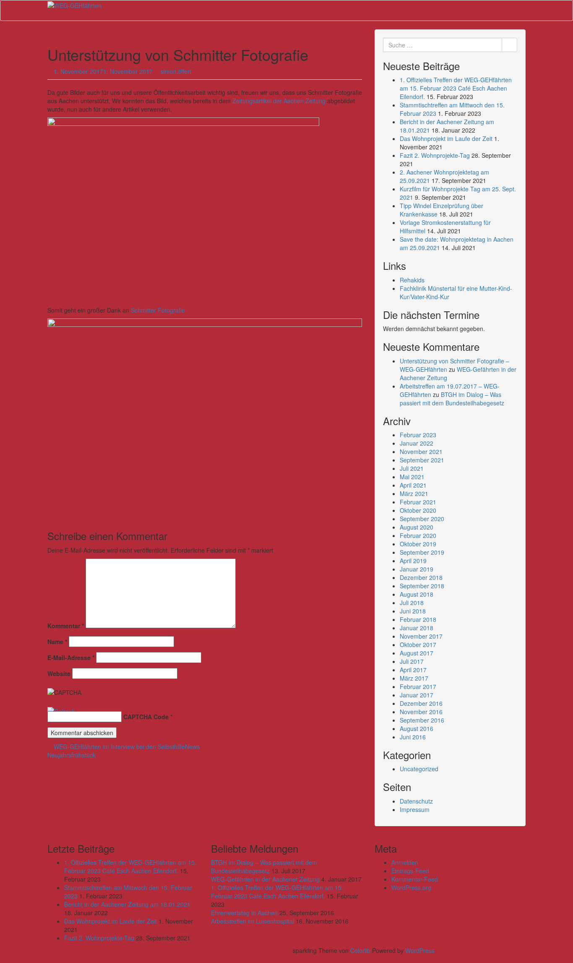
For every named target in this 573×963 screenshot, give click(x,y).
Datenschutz (416, 801)
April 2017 (413, 669)
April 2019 (413, 560)
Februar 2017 (418, 686)
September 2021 (422, 460)
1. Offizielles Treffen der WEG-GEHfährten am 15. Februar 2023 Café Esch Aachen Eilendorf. (456, 88)
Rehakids (412, 280)
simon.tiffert (176, 71)
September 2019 (422, 552)
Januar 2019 (416, 569)
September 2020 (422, 518)
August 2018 (416, 594)
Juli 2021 (412, 468)
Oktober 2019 (418, 544)
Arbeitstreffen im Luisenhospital (252, 921)
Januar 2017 (416, 695)
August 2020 (416, 527)
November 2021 (421, 451)
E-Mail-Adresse (70, 657)
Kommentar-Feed (414, 879)
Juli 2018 (412, 602)
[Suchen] (509, 45)
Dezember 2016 (421, 703)
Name (57, 641)
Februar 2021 (418, 502)
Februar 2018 (418, 619)
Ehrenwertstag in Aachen (244, 912)
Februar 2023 (418, 435)
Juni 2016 (413, 737)
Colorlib (360, 950)
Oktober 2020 (418, 510)
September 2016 (422, 720)
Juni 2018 (413, 611)
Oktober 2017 (418, 644)
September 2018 (422, 586)
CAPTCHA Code (146, 716)
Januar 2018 (416, 628)
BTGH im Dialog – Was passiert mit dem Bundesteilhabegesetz (452, 398)
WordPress (420, 950)
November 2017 (421, 636)
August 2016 (416, 728)
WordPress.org (411, 887)
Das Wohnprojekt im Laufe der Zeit (446, 138)
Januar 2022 (416, 443)
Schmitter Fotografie (158, 310)
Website (58, 673)
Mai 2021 (412, 476)
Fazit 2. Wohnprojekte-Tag (435, 155)
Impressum (415, 809)
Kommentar (65, 625)
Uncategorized (419, 769)
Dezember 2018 (421, 577)
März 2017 (414, 678)
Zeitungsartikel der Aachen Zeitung (279, 101)
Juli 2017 (412, 661)
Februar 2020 (418, 535)
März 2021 (414, 493)
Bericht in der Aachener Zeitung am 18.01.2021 (127, 904)
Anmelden (404, 862)
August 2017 (416, 653)
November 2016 (421, 711)
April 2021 (413, 485)
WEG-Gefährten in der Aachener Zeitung (265, 879)
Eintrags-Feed (410, 870)
